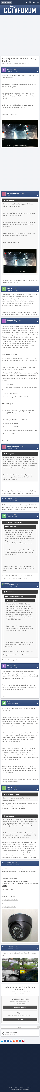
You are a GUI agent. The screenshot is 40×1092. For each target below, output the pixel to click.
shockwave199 (12, 320)
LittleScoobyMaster (13, 193)
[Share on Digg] (8, 1041)
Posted (12, 71)
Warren (9, 515)
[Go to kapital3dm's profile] (5, 862)
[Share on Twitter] (2, 1041)
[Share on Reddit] (14, 1041)
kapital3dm (10, 862)
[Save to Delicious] (11, 1041)
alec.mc (6, 63)
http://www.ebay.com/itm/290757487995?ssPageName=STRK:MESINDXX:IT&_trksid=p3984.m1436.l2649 (20, 884)
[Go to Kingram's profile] (5, 498)
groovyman (10, 584)
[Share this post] (37, 71)
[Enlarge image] (20, 133)
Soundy (9, 288)
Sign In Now (20, 1019)
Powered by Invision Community (20, 1089)
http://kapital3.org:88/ (9, 907)
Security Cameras (24, 63)
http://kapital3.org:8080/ (10, 900)
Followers (18, 1027)
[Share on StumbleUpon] (17, 1041)
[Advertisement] (20, 35)
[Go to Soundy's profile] (4, 289)
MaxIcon (9, 702)
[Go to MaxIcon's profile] (4, 703)
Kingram (9, 499)
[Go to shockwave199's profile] (4, 321)
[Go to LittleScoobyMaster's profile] (4, 194)
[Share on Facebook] (5, 1041)
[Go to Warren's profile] (4, 516)
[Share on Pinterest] (23, 1041)
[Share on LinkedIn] (20, 1041)
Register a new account (20, 1007)
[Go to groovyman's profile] (5, 584)
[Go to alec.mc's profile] (4, 70)
